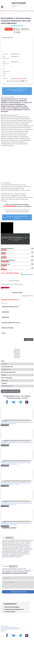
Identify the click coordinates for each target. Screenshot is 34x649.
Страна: (4, 383)
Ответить (8, 537)
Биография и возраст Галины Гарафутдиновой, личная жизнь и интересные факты (17, 422)
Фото (17, 29)
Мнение (26, 29)
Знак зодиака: (6, 378)
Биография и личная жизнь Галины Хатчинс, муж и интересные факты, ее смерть (16, 483)
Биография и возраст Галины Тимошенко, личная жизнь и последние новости (15, 463)
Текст (9, 29)
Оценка (18, 32)
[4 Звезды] (5, 80)
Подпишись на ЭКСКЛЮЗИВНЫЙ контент (17, 217)
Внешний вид (7, 328)
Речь (4, 333)
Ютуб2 (24, 78)
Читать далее (5, 425)
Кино (2, 481)
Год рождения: (7, 367)
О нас (2, 631)
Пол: (3, 361)
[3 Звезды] (4, 80)
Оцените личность (27, 274)
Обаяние (5, 317)
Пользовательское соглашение (10, 629)
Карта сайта (4, 626)
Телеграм (14, 78)
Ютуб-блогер (15, 54)
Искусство (4, 421)
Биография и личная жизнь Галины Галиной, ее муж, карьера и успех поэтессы (16, 503)
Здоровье (4, 522)
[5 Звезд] (6, 80)
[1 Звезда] (2, 80)
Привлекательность (10, 307)
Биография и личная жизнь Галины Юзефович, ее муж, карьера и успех (17, 443)
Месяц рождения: (8, 372)
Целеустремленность (11, 322)
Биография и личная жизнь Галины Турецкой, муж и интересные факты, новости (16, 524)
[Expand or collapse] (28, 603)
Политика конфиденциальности (10, 627)
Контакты (3, 630)
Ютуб (19, 78)
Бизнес (3, 461)
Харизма (5, 312)
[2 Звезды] (3, 80)
